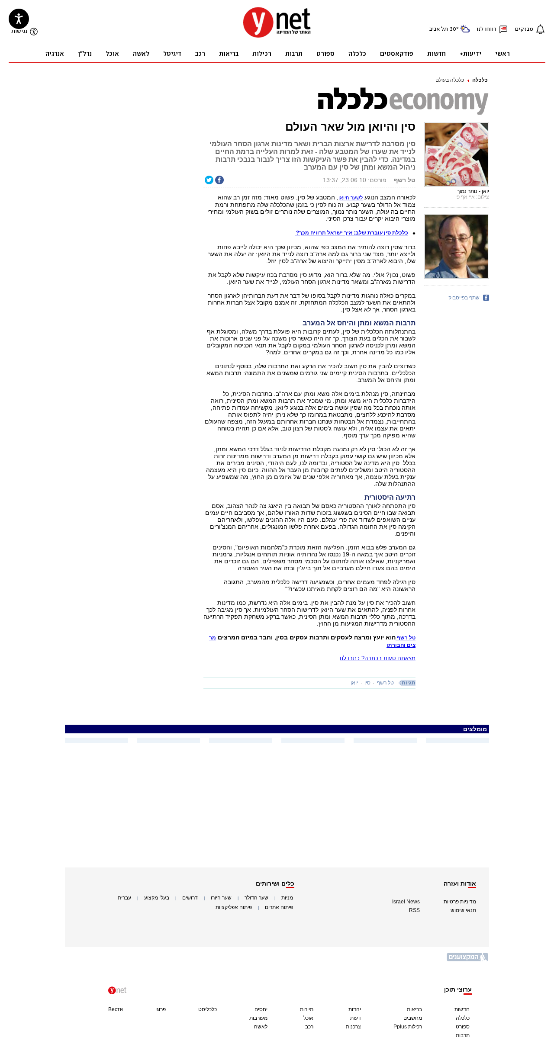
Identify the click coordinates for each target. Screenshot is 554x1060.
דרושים (190, 898)
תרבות (463, 1035)
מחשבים (412, 1018)
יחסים (260, 1009)
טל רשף (385, 683)
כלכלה (480, 80)
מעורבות (258, 1018)
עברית (124, 898)
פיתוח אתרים (279, 907)
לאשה (260, 1027)
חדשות (462, 1009)
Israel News (406, 902)
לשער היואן (350, 198)
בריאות (414, 1009)
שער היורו (221, 898)
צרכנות (353, 1027)
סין (367, 683)
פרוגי (160, 1009)
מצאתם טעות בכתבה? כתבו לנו (378, 658)
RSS (414, 910)
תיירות (306, 1009)
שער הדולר (256, 898)
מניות (287, 898)
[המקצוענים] (468, 960)
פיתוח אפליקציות (234, 907)
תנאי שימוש (463, 910)
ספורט (463, 1027)
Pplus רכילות (407, 1027)
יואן (354, 683)
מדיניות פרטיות (460, 902)
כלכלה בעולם (449, 80)
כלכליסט (207, 1009)
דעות (355, 1018)
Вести (115, 1009)
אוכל (308, 1018)
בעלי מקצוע (156, 898)
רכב (309, 1027)
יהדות (354, 1009)
